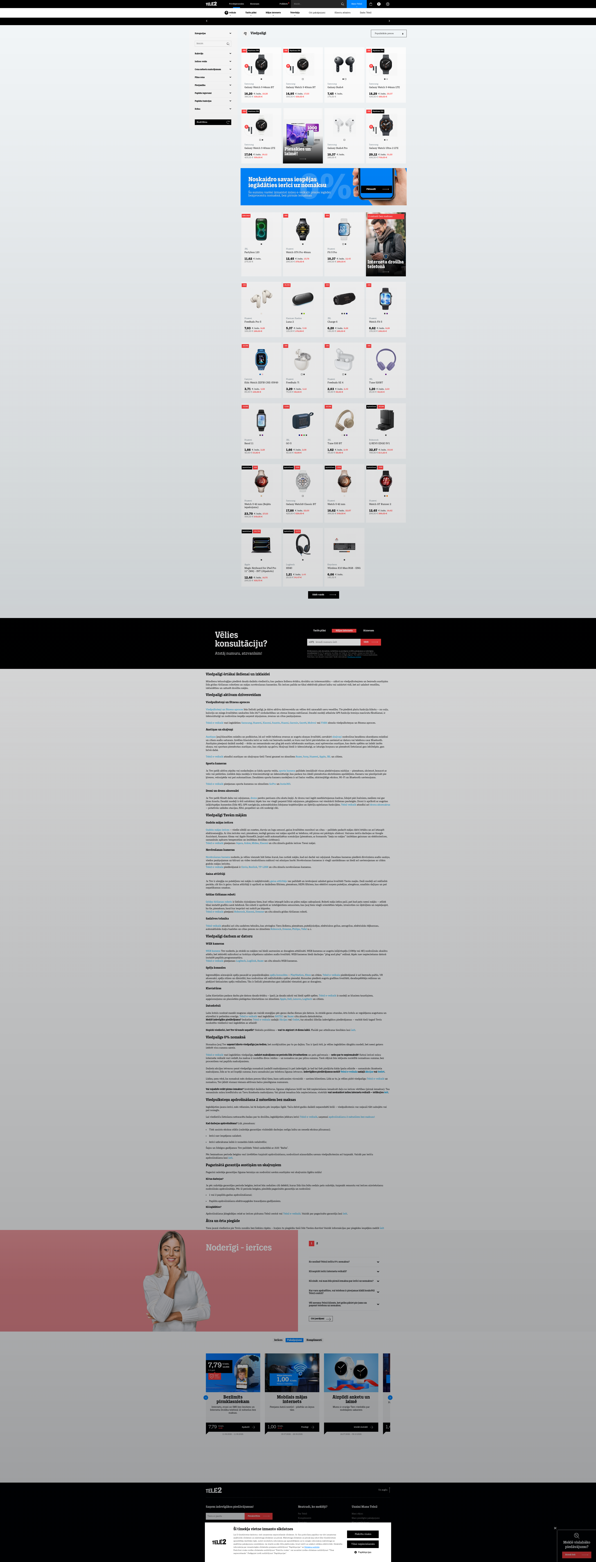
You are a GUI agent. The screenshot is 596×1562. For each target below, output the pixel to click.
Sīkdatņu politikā (311, 1547)
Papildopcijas (364, 1552)
